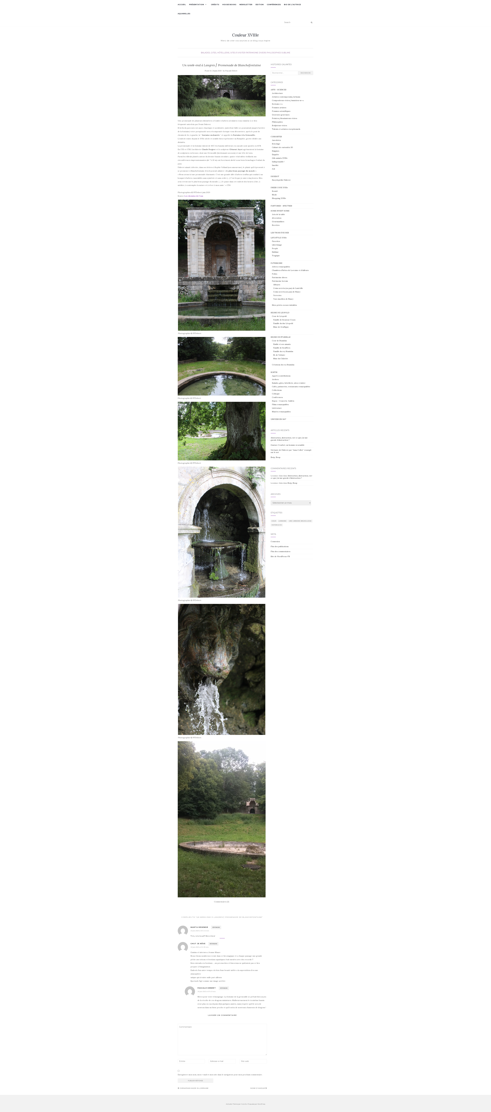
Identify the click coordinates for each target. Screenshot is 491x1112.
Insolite (275, 165)
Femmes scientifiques (281, 111)
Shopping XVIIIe (279, 198)
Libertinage (277, 245)
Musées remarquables (281, 411)
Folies (274, 274)
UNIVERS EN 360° (278, 419)
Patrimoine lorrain (280, 281)
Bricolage (276, 144)
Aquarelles (184, 14)
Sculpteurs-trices (279, 125)
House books (229, 5)
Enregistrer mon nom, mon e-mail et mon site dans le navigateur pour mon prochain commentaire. (220, 1074)
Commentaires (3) (221, 902)
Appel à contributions (281, 376)
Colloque (276, 394)
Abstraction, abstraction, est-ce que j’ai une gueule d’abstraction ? (289, 439)
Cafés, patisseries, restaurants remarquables (291, 386)
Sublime (285, 53)
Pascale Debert (231, 71)
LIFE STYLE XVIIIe (279, 238)
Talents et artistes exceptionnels (286, 129)
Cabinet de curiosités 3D (282, 147)
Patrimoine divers (256, 53)
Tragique (276, 255)
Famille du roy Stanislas (283, 351)
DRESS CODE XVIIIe (279, 187)
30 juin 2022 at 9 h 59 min (200, 947)
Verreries (277, 295)
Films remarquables (280, 404)
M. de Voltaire (279, 355)
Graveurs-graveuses (280, 115)
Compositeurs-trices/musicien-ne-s (288, 100)
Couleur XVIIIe (245, 35)
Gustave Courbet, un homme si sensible (287, 445)
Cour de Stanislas (279, 340)
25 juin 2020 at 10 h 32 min (200, 931)
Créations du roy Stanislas (283, 365)
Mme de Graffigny (281, 327)
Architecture (277, 93)
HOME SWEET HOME (280, 211)
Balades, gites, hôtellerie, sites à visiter (223, 53)
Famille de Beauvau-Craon (284, 320)
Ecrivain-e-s (277, 104)
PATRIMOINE (276, 263)
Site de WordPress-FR (280, 556)
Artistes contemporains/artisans (286, 97)
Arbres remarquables (281, 267)
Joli (273, 169)
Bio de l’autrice (292, 5)
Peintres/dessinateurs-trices (284, 118)
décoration (276, 218)
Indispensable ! (278, 162)
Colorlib (244, 1104)
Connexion (275, 541)
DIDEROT (275, 176)
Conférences (274, 5)
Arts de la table (278, 214)
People (275, 248)
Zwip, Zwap (275, 457)
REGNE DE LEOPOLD (280, 312)
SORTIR (274, 372)
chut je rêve (198, 944)
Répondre (216, 927)
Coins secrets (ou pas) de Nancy (286, 292)
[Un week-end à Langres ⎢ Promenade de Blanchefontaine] (222, 95)
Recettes (276, 225)
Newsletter (245, 5)
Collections (277, 390)
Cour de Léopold (279, 316)
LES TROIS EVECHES (280, 233)
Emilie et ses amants (282, 344)
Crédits (215, 5)
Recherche (306, 73)
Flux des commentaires (280, 551)
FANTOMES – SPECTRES (281, 206)
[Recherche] (311, 22)
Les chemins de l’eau (193, 196)
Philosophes (274, 53)
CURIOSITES (276, 136)
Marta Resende (199, 927)
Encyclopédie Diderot (281, 180)
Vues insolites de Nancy (283, 299)
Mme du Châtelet (280, 358)
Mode (274, 195)
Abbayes (276, 284)
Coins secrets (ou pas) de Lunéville (288, 288)
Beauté (275, 191)
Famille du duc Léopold (283, 323)
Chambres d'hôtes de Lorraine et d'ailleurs (290, 270)
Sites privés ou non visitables (284, 305)
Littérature (277, 408)
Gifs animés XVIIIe (280, 158)
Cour (274, 521)
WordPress (261, 1104)
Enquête (275, 154)
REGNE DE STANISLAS (280, 337)
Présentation (196, 5)
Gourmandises (278, 221)
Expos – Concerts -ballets (283, 401)
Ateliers (275, 379)
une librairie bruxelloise (300, 521)
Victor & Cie (277, 525)
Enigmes (275, 151)
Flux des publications (280, 546)
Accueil (182, 5)
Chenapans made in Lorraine (194, 1088)
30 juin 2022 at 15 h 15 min (207, 991)
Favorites (276, 241)
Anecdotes (276, 140)
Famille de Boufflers (281, 348)
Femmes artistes (279, 107)
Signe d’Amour (258, 1088)
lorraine (282, 521)
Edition (260, 5)
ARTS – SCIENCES (278, 90)
